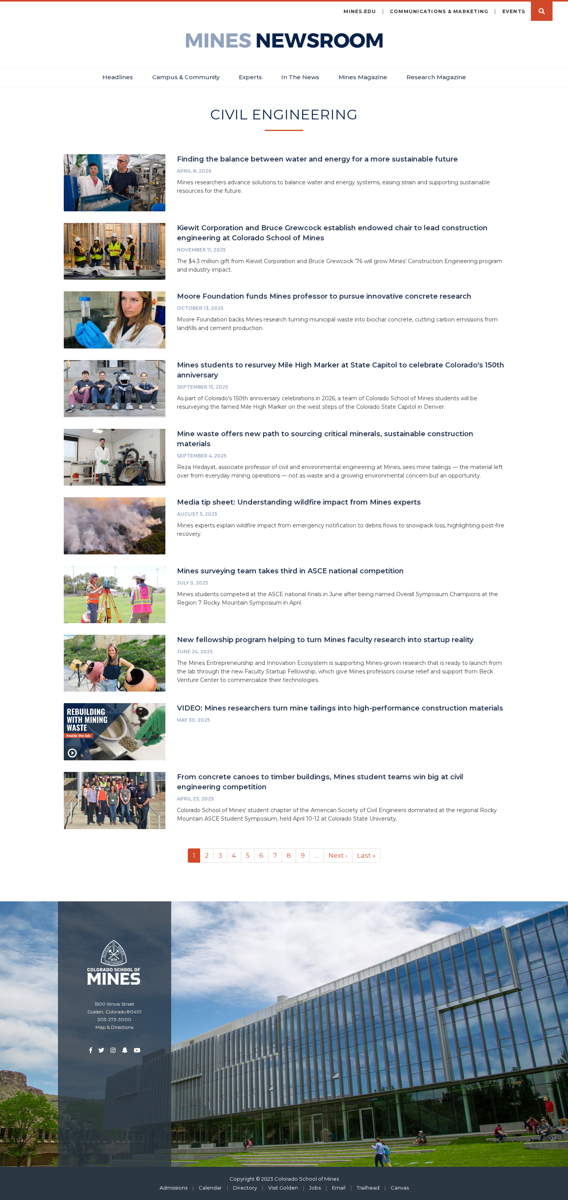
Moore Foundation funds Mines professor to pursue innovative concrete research (324, 296)
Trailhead (368, 1188)
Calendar (210, 1188)
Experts (250, 77)
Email (338, 1188)
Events (513, 11)
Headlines (117, 77)
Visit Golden (283, 1188)
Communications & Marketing (439, 11)
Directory (245, 1188)
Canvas (400, 1188)
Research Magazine (436, 77)
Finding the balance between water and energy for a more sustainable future (317, 159)
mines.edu (360, 11)
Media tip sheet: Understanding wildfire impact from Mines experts (299, 502)
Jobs (315, 1188)
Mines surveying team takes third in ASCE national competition (290, 571)
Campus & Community (185, 77)
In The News (300, 77)
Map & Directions (114, 1027)
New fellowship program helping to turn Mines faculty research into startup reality (325, 640)
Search (542, 11)
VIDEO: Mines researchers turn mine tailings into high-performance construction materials (340, 708)
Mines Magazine (362, 77)
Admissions (173, 1188)
